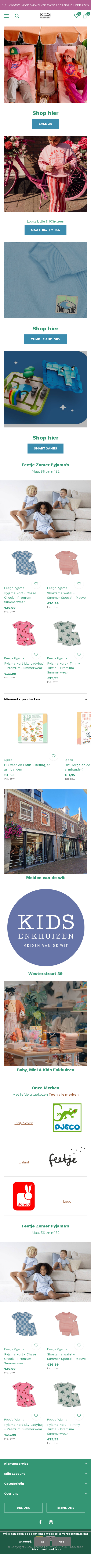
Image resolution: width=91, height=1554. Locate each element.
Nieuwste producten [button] (22, 699)
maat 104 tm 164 (45, 230)
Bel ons (23, 1507)
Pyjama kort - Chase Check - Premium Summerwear (20, 597)
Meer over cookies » (46, 1549)
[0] (84, 16)
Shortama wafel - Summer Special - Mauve (66, 595)
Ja (42, 1541)
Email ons (65, 1507)
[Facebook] (40, 1522)
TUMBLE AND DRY (46, 339)
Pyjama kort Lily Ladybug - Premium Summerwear (24, 666)
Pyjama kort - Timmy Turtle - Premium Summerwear (63, 668)
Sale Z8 (45, 124)
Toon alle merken (64, 1094)
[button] (6, 16)
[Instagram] (51, 1522)
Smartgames (45, 448)
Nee (62, 1541)
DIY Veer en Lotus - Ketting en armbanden (27, 767)
